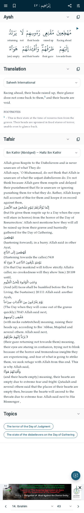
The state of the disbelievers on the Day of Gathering (40, 434)
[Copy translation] (78, 69)
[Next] (78, 506)
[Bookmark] (14, 6)
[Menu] (6, 6)
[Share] (70, 6)
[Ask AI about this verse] (75, 475)
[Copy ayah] (78, 17)
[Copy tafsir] (78, 139)
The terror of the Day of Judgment (28, 426)
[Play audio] (77, 28)
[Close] (79, 487)
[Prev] (6, 506)
